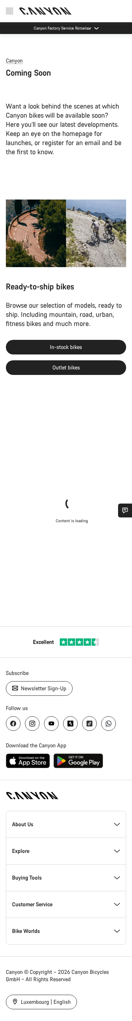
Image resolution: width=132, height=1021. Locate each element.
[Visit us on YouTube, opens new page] (51, 723)
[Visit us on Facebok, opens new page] (13, 723)
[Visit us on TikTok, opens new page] (89, 723)
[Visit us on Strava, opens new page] (70, 723)
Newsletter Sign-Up (42, 688)
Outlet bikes (66, 367)
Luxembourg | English (45, 1001)
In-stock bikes (66, 347)
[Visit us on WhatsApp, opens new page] (108, 723)
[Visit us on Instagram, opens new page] (32, 723)
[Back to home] (45, 11)
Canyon (14, 60)
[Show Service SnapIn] (125, 510)
